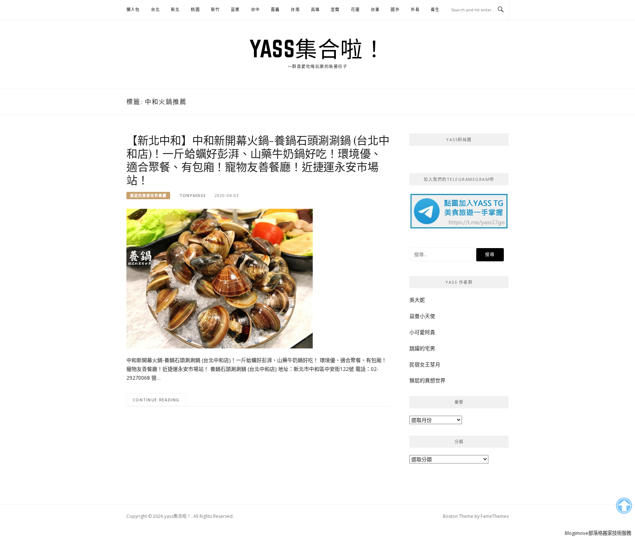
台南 (295, 9)
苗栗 (235, 9)
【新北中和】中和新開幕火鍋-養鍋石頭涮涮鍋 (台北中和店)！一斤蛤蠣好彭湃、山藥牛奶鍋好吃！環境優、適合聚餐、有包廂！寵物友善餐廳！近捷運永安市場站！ (258, 160)
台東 (375, 9)
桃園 (195, 9)
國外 (395, 9)
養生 (435, 9)
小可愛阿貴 (422, 332)
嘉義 (275, 9)
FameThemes (495, 516)
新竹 (215, 9)
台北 (155, 9)
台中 (255, 9)
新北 (175, 9)
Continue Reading (156, 399)
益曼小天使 (422, 315)
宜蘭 (335, 9)
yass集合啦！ (317, 48)
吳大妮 (417, 299)
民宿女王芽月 (424, 364)
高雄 (315, 9)
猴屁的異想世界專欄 (148, 195)
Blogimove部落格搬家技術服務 (598, 533)
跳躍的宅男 (422, 348)
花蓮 (355, 9)
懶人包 (133, 9)
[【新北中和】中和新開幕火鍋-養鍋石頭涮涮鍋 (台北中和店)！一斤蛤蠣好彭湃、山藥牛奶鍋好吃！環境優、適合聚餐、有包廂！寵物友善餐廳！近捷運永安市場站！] (219, 278)
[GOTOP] (624, 506)
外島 (415, 9)
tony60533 (192, 195)
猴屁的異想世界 (427, 380)
